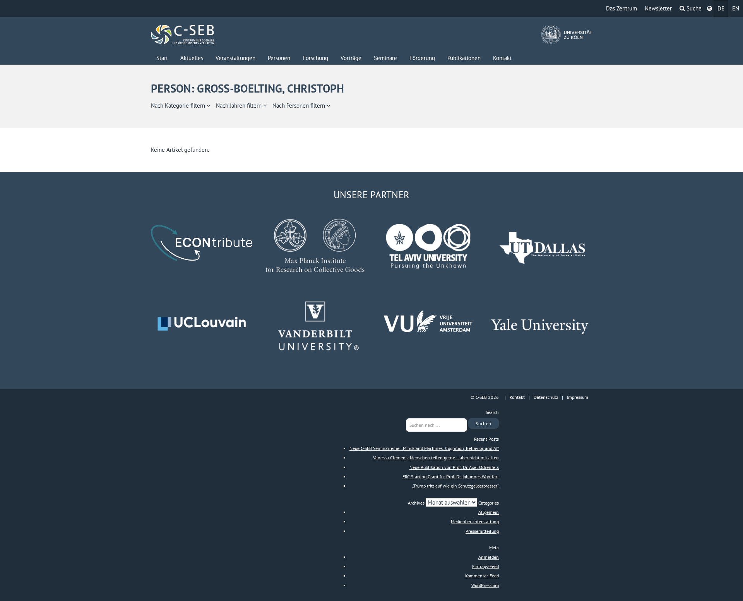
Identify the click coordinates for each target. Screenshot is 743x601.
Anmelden (488, 557)
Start (162, 58)
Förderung (422, 58)
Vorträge (351, 58)
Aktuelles (191, 58)
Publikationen (464, 58)
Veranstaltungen (235, 58)
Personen (279, 58)
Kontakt (502, 58)
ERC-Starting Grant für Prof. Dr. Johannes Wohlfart (450, 476)
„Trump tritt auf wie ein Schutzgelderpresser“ (455, 486)
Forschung (315, 58)
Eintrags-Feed (485, 566)
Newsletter (658, 8)
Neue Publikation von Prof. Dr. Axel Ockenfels (454, 467)
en (735, 8)
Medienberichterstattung (475, 521)
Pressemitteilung (482, 531)
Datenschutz (546, 397)
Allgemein (488, 512)
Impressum (577, 397)
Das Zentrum (621, 8)
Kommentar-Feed (482, 576)
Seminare (385, 58)
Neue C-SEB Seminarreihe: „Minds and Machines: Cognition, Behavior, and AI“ (424, 448)
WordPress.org (485, 585)
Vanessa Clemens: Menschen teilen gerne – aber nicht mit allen (436, 457)
